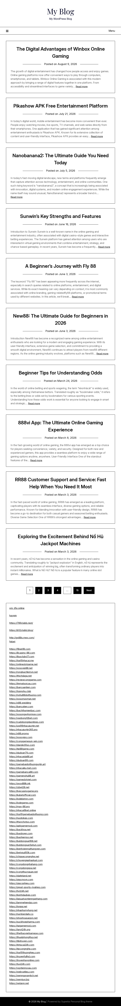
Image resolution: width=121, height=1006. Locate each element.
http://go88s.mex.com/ (21, 637)
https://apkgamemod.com (23, 825)
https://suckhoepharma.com (24, 921)
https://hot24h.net (19, 890)
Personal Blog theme (81, 1001)
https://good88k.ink (19, 783)
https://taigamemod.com (22, 925)
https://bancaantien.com (22, 687)
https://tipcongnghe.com (22, 948)
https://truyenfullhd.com (22, 956)
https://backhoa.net (19, 829)
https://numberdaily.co (21, 913)
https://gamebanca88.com (23, 771)
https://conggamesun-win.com (26, 741)
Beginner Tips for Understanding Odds (60, 373)
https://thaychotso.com (22, 821)
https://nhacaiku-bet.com (23, 767)
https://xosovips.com (20, 737)
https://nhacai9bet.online (22, 810)
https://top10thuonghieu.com (24, 952)
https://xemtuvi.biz (19, 979)
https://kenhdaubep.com (22, 894)
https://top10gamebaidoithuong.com (28, 814)
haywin (13, 615)
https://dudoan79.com (21, 752)
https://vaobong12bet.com (23, 717)
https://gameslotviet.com (23, 779)
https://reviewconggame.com (25, 679)
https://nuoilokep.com (21, 817)
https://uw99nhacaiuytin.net (24, 725)
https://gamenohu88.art (22, 775)
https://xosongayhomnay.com (25, 714)
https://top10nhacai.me (21, 660)
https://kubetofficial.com (22, 794)
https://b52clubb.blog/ (21, 630)
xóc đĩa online (16, 608)
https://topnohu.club (20, 691)
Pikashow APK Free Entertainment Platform (60, 106)
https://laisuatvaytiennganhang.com (28, 898)
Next (89, 590)
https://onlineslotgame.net (23, 664)
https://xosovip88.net (20, 668)
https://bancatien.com (21, 706)
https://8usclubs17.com (21, 656)
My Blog (60, 11)
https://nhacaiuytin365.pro (23, 729)
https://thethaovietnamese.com (26, 933)
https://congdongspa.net (22, 867)
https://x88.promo (19, 733)
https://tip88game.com (21, 748)
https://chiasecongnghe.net (24, 856)
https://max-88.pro (19, 806)
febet (12, 641)
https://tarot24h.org (19, 929)
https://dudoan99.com (21, 760)
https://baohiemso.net (21, 837)
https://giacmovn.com (21, 879)
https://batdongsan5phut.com (25, 844)
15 (77, 590)
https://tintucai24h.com (21, 944)
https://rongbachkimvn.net (23, 671)
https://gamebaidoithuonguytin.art (27, 764)
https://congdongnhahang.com (26, 864)
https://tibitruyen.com (20, 940)
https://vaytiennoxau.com (23, 967)
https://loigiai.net (18, 906)
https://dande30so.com (22, 744)
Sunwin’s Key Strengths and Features (60, 216)
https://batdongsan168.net (23, 840)
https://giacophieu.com (21, 883)
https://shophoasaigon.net (23, 917)
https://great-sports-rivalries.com (27, 887)
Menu (112, 30)
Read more (82, 86)
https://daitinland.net (20, 875)
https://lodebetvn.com (21, 798)
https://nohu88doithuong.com (25, 694)
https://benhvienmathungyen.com (27, 848)
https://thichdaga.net (20, 675)
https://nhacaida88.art (21, 756)
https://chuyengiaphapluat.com (26, 860)
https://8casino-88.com (22, 652)
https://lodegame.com (21, 802)
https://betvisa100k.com (22, 852)
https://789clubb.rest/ (21, 622)
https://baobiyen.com (20, 833)
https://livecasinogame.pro (23, 791)
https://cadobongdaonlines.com (26, 721)
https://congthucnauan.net (23, 871)
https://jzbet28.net (19, 787)
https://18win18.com (19, 648)
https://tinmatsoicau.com (22, 683)
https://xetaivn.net (19, 983)
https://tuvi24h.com (19, 963)
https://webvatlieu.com (21, 971)
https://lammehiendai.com (23, 902)
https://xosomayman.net (22, 698)
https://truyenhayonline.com (24, 960)
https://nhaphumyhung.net (23, 910)
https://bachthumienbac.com (24, 710)
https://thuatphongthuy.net (23, 937)
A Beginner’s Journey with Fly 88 (60, 266)
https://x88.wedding (20, 702)
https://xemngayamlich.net (23, 975)
